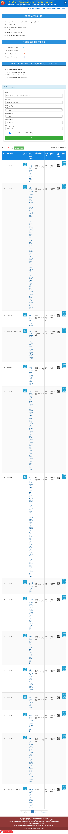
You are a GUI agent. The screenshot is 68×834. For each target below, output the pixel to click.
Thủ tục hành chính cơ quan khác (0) (17, 77)
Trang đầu (24, 812)
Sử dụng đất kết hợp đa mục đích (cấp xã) (31, 703)
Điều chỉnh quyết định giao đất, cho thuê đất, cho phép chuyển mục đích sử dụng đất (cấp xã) (31, 649)
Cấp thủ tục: (9, 120)
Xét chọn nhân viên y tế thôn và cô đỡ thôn (31, 320)
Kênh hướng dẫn (34, 8)
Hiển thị (53, 147)
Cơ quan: (8, 100)
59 (24, 54)
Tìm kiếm (34, 138)
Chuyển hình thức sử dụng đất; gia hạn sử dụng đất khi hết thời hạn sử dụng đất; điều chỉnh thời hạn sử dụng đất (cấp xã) (31, 614)
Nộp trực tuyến (64, 163)
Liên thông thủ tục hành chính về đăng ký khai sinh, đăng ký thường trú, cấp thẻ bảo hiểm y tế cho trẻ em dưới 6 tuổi (31, 346)
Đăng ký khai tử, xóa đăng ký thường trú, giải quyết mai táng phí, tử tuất (31, 376)
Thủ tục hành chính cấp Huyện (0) (16, 72)
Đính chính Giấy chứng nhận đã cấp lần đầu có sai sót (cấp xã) (31, 723)
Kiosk (43, 8)
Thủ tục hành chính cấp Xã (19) (15, 75)
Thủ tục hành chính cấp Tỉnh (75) (16, 69)
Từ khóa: (8, 93)
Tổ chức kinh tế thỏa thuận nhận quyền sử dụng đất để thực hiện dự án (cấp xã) (31, 680)
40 (24, 51)
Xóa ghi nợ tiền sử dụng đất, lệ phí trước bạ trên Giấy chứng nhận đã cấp (31, 798)
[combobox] (34, 102)
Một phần (25, 164)
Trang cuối (44, 812)
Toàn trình (25, 788)
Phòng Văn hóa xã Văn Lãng (55, 8)
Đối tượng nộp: (9, 126)
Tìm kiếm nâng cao (10, 87)
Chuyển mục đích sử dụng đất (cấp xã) (31, 587)
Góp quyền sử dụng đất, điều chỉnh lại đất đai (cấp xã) (31, 173)
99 (24, 57)
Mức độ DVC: (9, 114)
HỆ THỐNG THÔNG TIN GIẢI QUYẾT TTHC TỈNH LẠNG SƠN (30, 2)
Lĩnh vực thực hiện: (9, 106)
